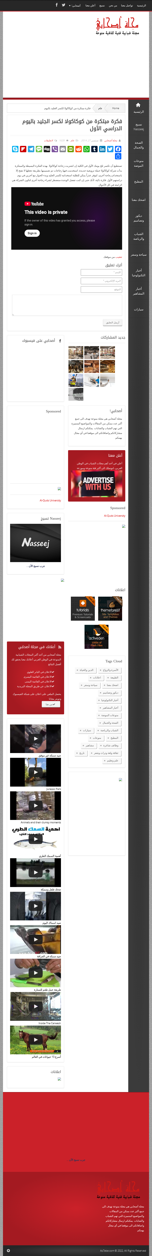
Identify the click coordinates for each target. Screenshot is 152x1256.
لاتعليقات (48, 140)
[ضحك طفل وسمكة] (35, 872)
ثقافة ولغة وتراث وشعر (106, 753)
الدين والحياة (86, 670)
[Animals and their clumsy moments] (35, 805)
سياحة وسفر (90, 685)
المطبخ (114, 738)
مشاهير (90, 745)
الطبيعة (114, 677)
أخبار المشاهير (110, 707)
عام (100, 108)
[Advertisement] (47, 60)
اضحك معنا (112, 685)
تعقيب (118, 257)
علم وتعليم (112, 760)
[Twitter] (63, 4)
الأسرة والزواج (110, 670)
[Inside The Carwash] (35, 1006)
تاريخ (82, 753)
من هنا (49, 704)
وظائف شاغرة (110, 745)
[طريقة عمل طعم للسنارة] (35, 973)
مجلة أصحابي (110, 140)
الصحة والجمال (110, 722)
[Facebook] (56, 4)
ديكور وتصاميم (110, 692)
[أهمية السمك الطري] (35, 839)
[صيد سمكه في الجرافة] (35, 939)
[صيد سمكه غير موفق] (35, 738)
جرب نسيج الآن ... (76, 1160)
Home (115, 108)
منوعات (97, 738)
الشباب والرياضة (109, 730)
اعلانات (97, 677)
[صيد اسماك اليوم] (35, 906)
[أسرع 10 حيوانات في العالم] (35, 1040)
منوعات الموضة (109, 715)
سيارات (87, 730)
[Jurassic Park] (35, 772)
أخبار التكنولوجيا (109, 700)
